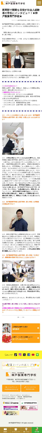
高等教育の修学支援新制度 (8, 398)
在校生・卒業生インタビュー (33, 20)
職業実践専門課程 (27, 396)
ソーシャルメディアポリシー (9, 396)
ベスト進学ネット (20, 398)
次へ (23, 317)
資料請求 (5, 431)
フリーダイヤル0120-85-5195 (31, 388)
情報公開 (20, 396)
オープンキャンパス (16, 431)
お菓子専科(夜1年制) (21, 20)
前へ (19, 317)
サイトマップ (5, 395)
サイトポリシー (26, 395)
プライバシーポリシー (15, 395)
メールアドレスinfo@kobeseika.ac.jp (11, 388)
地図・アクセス (26, 431)
